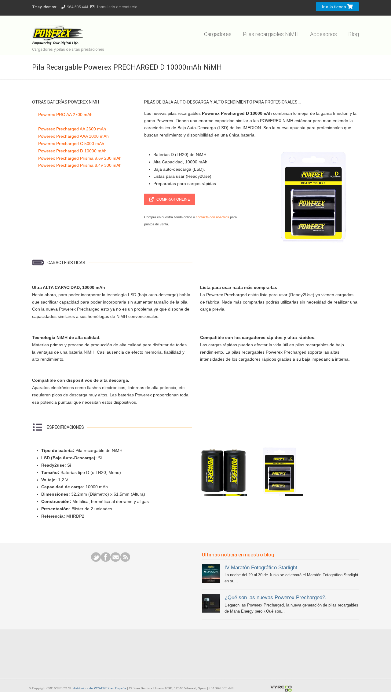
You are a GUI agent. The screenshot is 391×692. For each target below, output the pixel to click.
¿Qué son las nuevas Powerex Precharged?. (276, 597)
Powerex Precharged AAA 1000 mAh (73, 136)
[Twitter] (96, 560)
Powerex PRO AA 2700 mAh (65, 114)
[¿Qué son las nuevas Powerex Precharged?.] (211, 611)
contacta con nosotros (212, 217)
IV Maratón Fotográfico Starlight (261, 567)
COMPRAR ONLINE (173, 199)
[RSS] (125, 560)
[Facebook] (106, 560)
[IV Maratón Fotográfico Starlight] (211, 581)
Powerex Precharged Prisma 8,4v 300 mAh (80, 165)
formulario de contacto (117, 7)
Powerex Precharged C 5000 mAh (71, 143)
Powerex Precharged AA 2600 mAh (72, 128)
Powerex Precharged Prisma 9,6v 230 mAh (80, 158)
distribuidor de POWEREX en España (99, 688)
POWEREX (59, 31)
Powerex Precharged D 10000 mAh (72, 150)
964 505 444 (77, 7)
